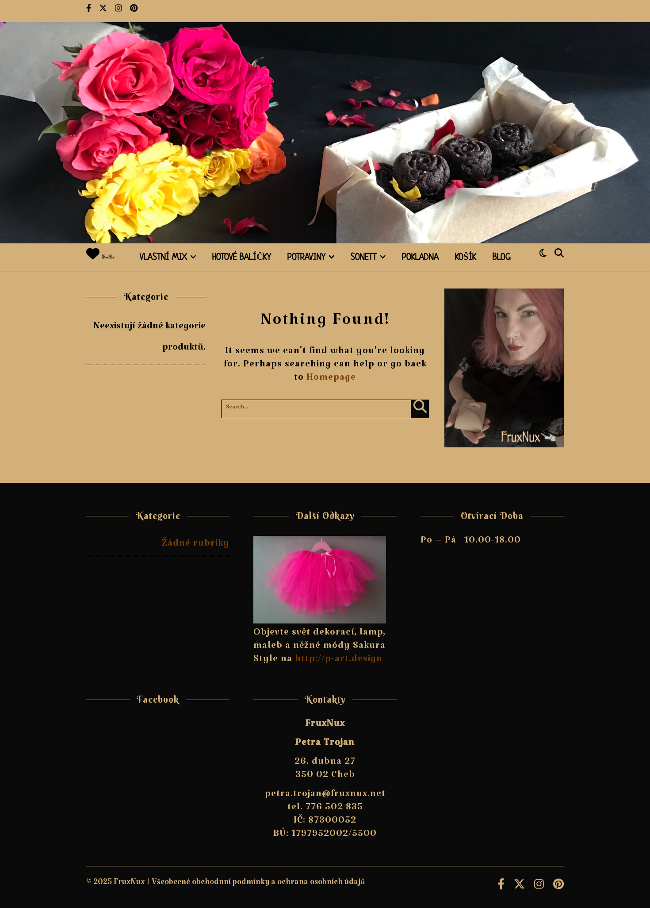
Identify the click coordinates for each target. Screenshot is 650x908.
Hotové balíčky (241, 257)
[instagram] (119, 11)
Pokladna (420, 257)
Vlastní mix (163, 257)
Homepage (331, 379)
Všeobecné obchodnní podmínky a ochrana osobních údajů (258, 884)
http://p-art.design (338, 661)
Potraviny (306, 257)
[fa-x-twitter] (103, 11)
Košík (465, 257)
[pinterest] (134, 11)
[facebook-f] (89, 11)
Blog (502, 257)
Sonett (364, 257)
